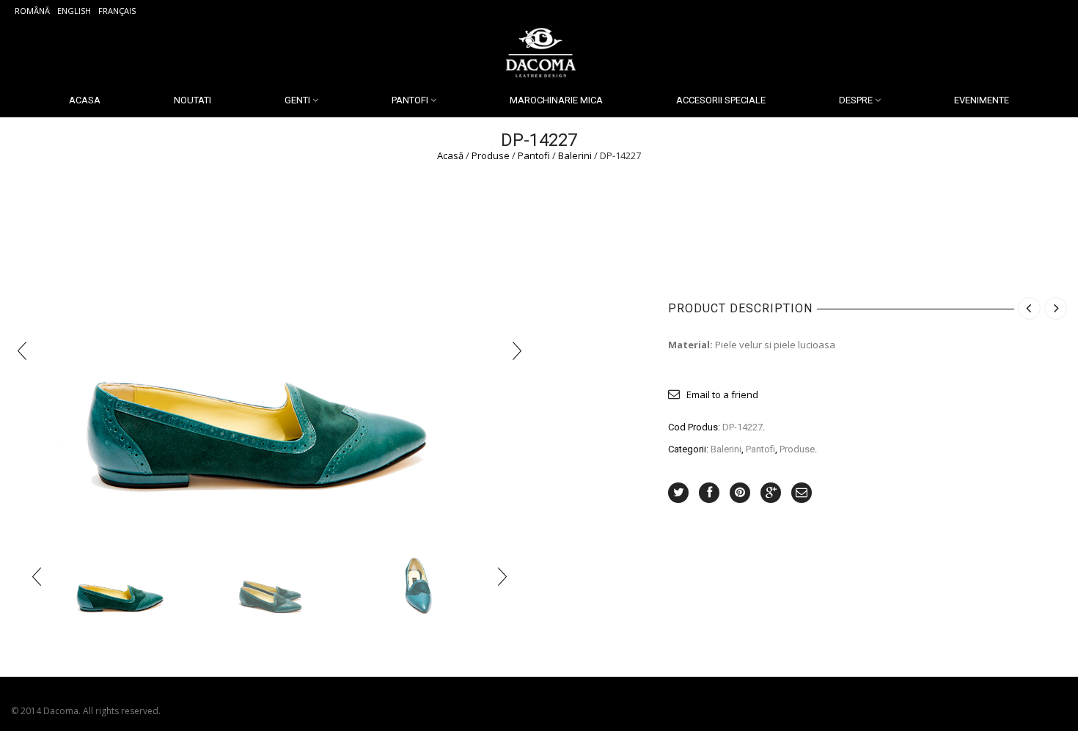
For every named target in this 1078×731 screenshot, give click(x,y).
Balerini (575, 155)
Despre (856, 100)
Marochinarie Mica (556, 100)
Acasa (84, 100)
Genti (297, 100)
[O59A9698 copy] (270, 576)
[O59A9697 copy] (123, 576)
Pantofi (410, 100)
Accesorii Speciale (721, 100)
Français (117, 10)
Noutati (192, 100)
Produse (491, 155)
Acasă (450, 155)
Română (32, 10)
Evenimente (981, 100)
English (74, 10)
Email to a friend (722, 394)
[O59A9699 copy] (416, 576)
